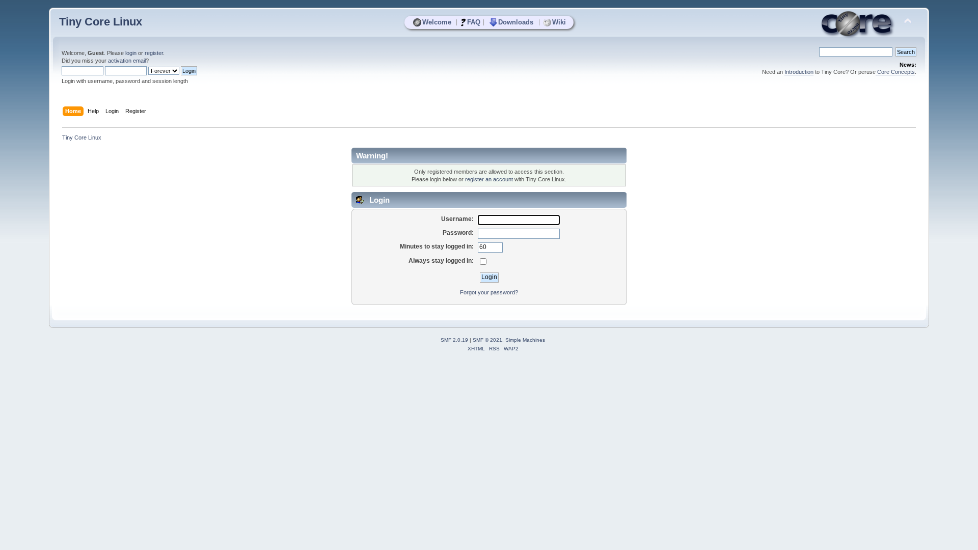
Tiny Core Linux (100, 21)
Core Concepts (895, 72)
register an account (489, 179)
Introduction (798, 72)
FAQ (473, 22)
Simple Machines (525, 340)
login (131, 53)
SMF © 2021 (487, 340)
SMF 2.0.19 (454, 340)
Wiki (559, 22)
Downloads (515, 22)
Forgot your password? (489, 292)
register (154, 53)
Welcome (436, 22)
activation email (127, 61)
